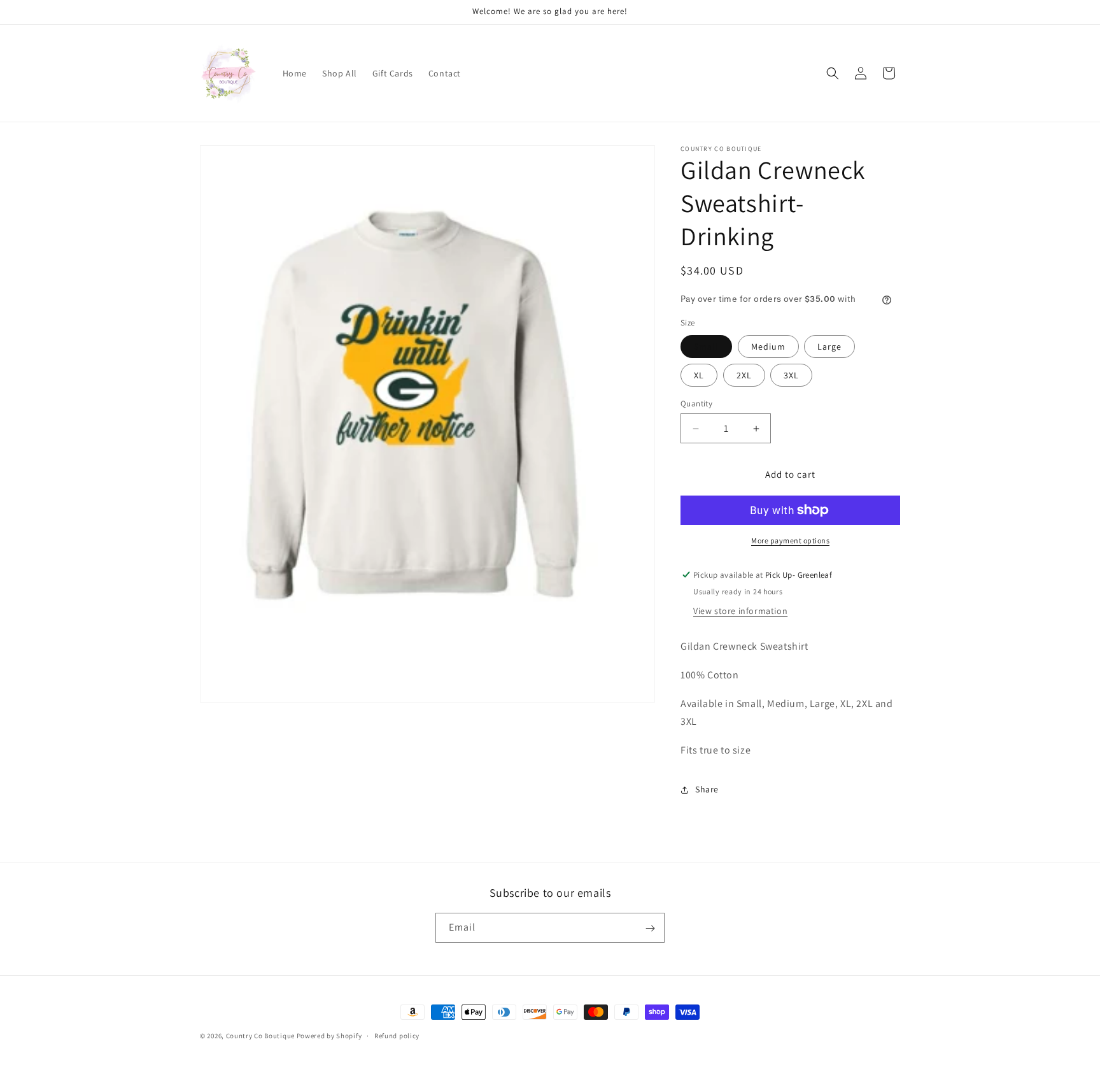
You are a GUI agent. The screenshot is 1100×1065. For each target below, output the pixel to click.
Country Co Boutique (260, 1035)
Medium (768, 346)
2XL (744, 375)
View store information (740, 611)
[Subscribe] (650, 928)
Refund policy (397, 1035)
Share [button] (707, 789)
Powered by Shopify (329, 1035)
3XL (791, 375)
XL (699, 375)
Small (706, 346)
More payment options (790, 540)
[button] (833, 73)
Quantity (696, 403)
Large (829, 346)
